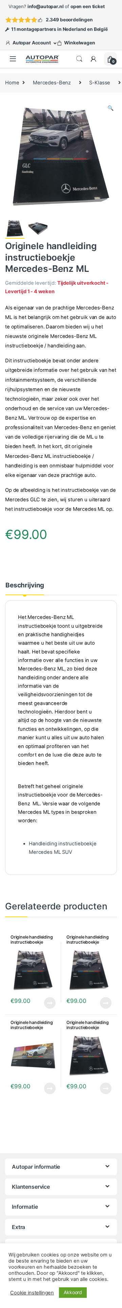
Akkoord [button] (73, 1292)
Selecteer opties (101, 1003)
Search (79, 59)
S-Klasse (99, 83)
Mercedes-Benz (52, 83)
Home (12, 83)
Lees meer (50, 1003)
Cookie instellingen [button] (32, 1293)
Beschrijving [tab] (24, 585)
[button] (110, 108)
